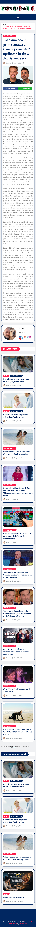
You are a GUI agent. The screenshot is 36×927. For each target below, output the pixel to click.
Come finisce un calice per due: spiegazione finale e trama (15, 415)
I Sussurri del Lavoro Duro (13, 897)
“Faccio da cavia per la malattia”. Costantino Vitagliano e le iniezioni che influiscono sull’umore (17, 614)
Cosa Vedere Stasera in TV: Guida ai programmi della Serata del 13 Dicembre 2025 (17, 536)
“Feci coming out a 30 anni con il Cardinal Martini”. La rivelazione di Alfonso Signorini (17, 575)
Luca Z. (8, 63)
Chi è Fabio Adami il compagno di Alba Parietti (16, 690)
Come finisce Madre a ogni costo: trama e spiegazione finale (16, 380)
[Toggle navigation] (18, 17)
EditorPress (13, 924)
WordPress (28, 921)
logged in (13, 747)
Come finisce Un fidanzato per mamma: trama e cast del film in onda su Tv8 (16, 652)
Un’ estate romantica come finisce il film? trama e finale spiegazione (17, 453)
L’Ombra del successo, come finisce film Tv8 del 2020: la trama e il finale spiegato (17, 732)
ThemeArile (23, 924)
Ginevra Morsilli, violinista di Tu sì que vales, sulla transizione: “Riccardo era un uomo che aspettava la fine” (18, 492)
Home (4, 24)
